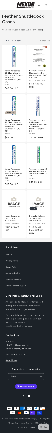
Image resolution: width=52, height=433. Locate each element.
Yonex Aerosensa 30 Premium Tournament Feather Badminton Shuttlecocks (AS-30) (38, 125)
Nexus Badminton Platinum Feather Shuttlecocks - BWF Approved (38, 74)
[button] (5, 5)
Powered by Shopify (29, 419)
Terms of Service (13, 279)
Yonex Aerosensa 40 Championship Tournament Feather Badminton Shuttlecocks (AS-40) (14, 125)
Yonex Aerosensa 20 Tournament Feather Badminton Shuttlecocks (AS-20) (13, 173)
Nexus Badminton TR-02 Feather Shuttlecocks (37, 218)
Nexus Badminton (15, 419)
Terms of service (27, 423)
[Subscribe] (41, 376)
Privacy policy (13, 423)
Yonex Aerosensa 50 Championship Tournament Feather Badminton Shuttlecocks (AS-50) (14, 76)
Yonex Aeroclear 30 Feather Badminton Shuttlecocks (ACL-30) (38, 172)
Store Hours (11, 360)
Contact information (27, 427)
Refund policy (45, 419)
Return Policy (11, 267)
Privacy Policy (12, 260)
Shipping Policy (13, 273)
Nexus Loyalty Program (16, 285)
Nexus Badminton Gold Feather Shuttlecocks (12, 218)
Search (9, 254)
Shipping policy (41, 423)
